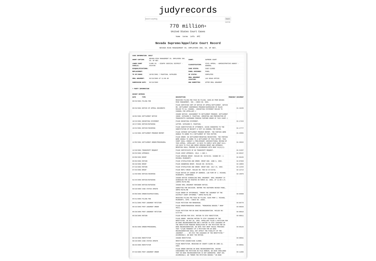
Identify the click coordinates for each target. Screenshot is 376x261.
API (198, 36)
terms (185, 36)
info (192, 36)
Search (228, 19)
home (178, 36)
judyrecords (188, 10)
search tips (227, 22)
